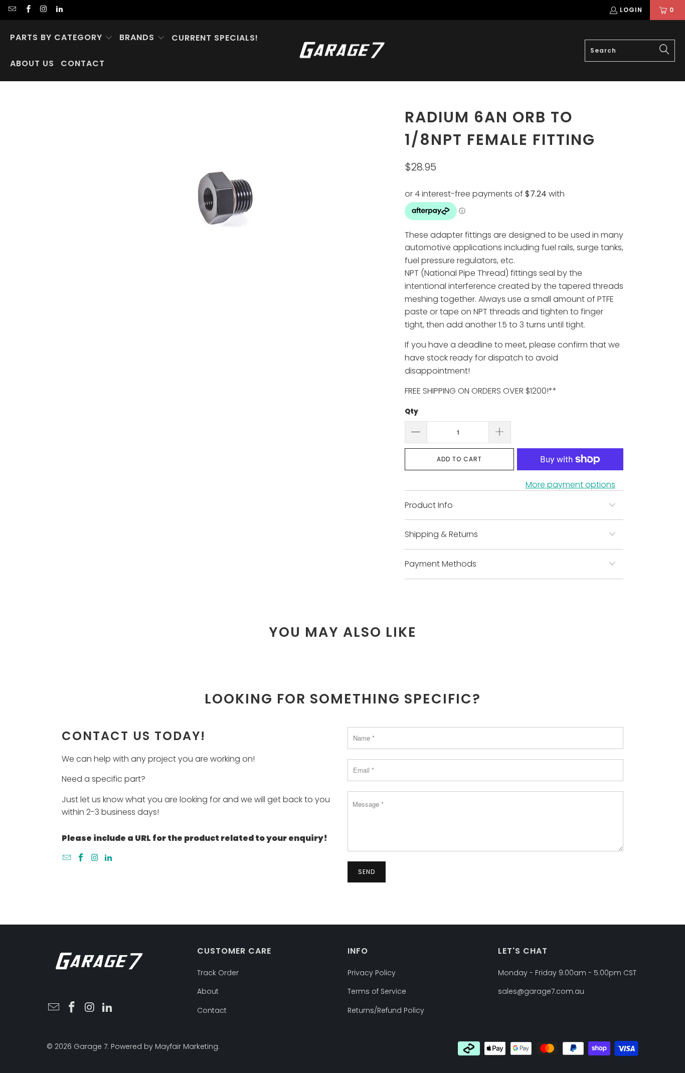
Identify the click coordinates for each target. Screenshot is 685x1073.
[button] (61, 38)
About (208, 991)
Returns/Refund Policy (386, 1010)
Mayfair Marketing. (187, 1046)
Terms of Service (377, 991)
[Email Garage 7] (12, 10)
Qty (411, 411)
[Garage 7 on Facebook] (27, 10)
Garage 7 (90, 1046)
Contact (212, 1010)
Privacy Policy (372, 973)
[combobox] (630, 51)
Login (631, 10)
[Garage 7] (342, 51)
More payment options (570, 484)
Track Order (218, 973)
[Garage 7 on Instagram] (43, 10)
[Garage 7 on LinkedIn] (59, 10)
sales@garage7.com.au (541, 991)
